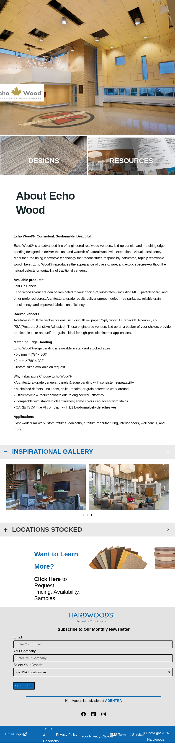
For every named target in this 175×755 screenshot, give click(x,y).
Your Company (24, 651)
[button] (10, 487)
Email (17, 637)
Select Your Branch (27, 665)
